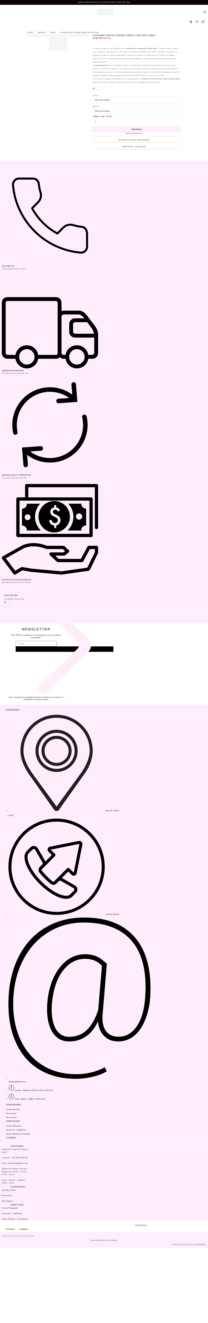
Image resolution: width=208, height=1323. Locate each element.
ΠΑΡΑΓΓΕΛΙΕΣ (17, 1205)
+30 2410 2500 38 (20, 1158)
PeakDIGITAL (201, 1244)
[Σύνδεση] (191, 21)
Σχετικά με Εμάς (9, 1190)
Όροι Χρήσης (11, 1117)
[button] (66, 613)
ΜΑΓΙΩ (53, 32)
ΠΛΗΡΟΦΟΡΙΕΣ (18, 1187)
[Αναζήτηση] (205, 12)
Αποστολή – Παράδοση (16, 1130)
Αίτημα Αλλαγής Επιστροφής (18, 1134)
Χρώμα (96, 95)
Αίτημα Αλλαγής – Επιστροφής (15, 1219)
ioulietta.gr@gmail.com (18, 1163)
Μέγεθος (96, 106)
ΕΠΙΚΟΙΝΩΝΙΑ (17, 1146)
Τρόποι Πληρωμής (14, 1126)
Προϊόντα (42, 32)
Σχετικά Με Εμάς (13, 1109)
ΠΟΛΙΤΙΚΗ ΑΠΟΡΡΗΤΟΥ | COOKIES (104, 1240)
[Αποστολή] (64, 649)
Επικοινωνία (11, 1113)
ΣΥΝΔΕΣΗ (11, 1138)
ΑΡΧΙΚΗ (30, 32)
